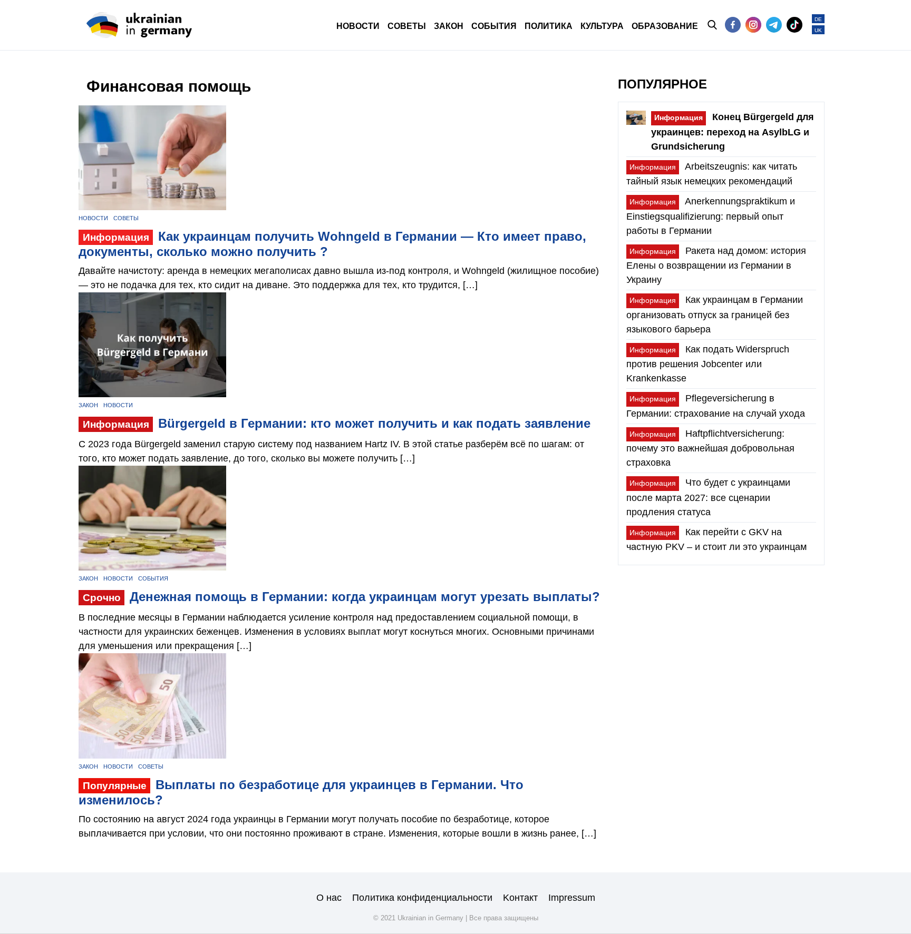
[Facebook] (733, 25)
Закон (88, 405)
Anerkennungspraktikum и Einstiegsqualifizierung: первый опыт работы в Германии (710, 215)
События (153, 578)
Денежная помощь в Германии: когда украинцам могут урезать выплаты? (341, 596)
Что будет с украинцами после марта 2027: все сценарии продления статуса (708, 497)
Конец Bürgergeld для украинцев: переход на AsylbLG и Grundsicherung (732, 131)
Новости (93, 218)
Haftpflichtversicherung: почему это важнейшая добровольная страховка (710, 448)
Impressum (571, 897)
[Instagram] (753, 25)
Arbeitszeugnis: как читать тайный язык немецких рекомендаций (711, 173)
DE (818, 19)
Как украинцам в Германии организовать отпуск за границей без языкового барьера (714, 314)
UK (818, 30)
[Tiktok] (794, 25)
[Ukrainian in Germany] (139, 25)
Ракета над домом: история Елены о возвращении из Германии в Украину (716, 265)
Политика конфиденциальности (422, 897)
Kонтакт (520, 897)
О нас (329, 897)
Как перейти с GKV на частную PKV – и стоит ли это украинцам (716, 539)
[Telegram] (774, 25)
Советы (126, 218)
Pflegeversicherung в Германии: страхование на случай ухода (715, 405)
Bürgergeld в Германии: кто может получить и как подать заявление (336, 423)
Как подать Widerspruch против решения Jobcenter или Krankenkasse (707, 364)
